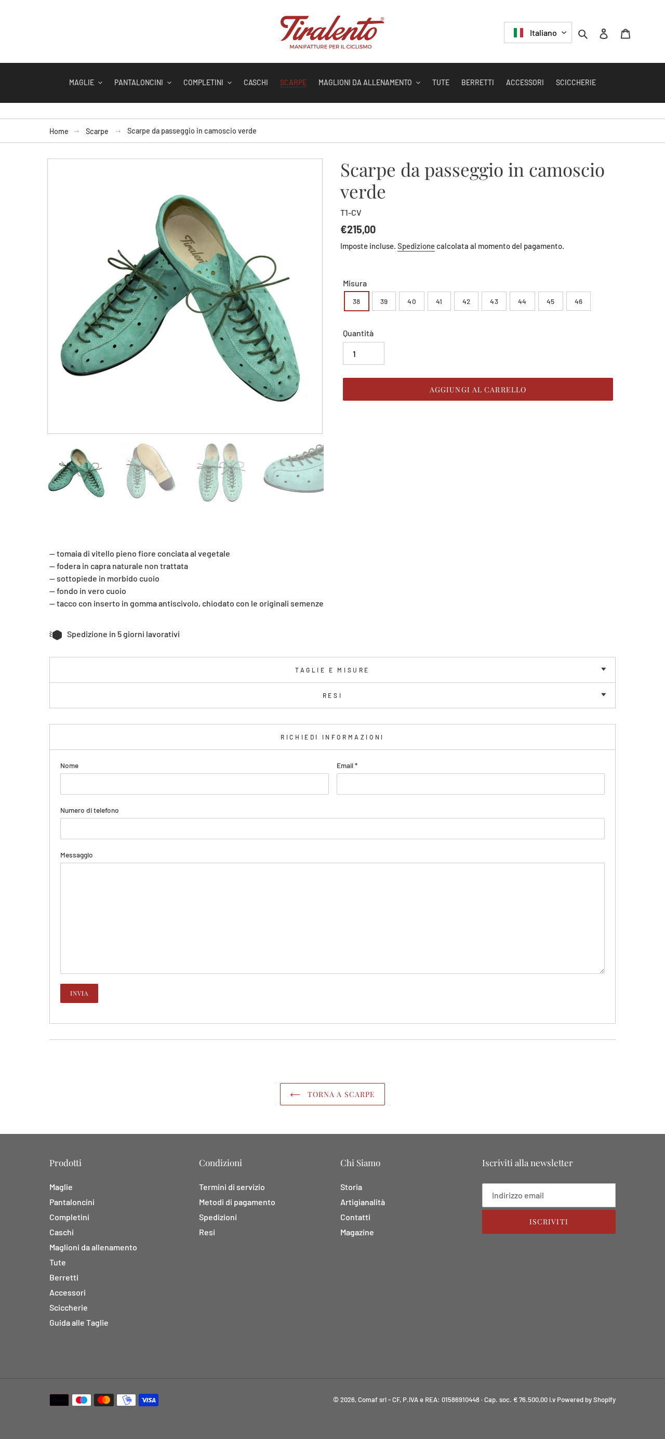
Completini (69, 1217)
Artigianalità (362, 1202)
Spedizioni (218, 1217)
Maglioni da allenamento (93, 1247)
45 (551, 301)
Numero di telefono (89, 810)
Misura (355, 283)
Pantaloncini (72, 1202)
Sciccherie (68, 1307)
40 (411, 301)
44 (522, 301)
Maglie (61, 1187)
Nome (69, 765)
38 (357, 301)
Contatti (355, 1217)
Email (347, 765)
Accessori (67, 1292)
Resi (332, 695)
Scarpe (97, 131)
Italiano (542, 32)
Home (59, 131)
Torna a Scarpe (340, 1094)
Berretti (63, 1277)
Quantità (358, 333)
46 (579, 301)
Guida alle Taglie (79, 1322)
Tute (57, 1262)
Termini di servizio (232, 1187)
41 (439, 301)
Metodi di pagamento (237, 1202)
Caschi (61, 1232)
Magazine (357, 1232)
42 (466, 301)
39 (384, 301)
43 (494, 301)
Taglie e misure (332, 670)
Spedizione (416, 245)
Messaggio (76, 854)
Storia (351, 1187)
